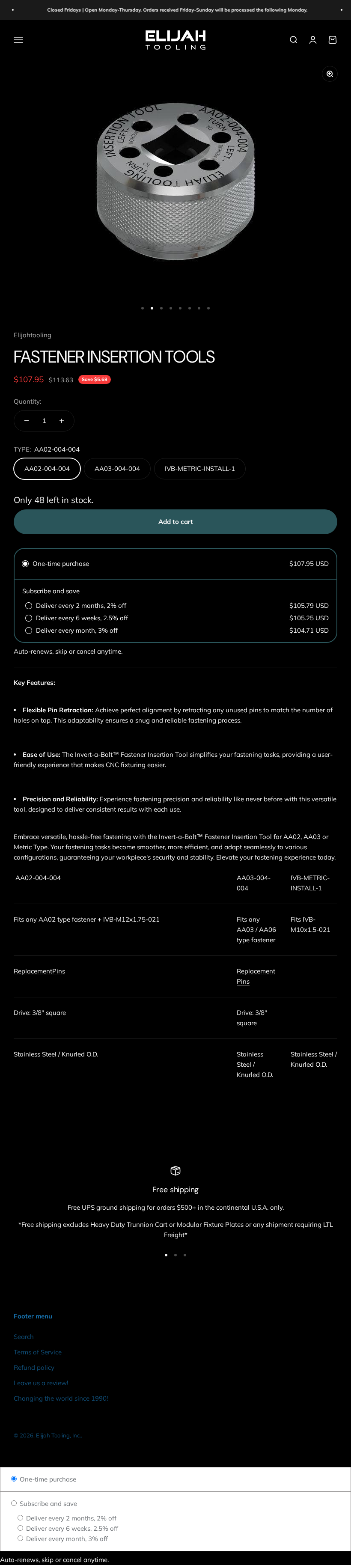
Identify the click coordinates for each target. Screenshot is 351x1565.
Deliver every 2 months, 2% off (70, 1518)
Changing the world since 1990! (61, 1398)
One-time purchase (47, 1479)
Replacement (33, 971)
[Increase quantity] (61, 421)
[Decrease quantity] (26, 421)
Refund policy (34, 1367)
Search (24, 1337)
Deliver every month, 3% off (66, 1539)
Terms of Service (38, 1352)
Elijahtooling (32, 335)
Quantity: (27, 401)
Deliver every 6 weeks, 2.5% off (71, 1528)
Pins (58, 971)
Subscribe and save (47, 1504)
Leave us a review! (41, 1383)
